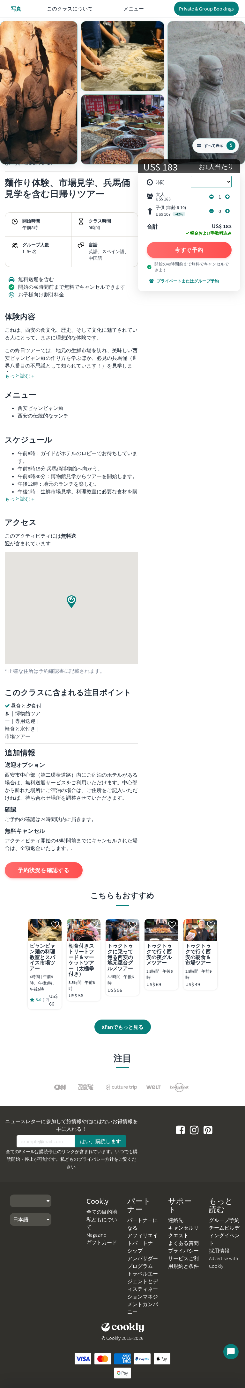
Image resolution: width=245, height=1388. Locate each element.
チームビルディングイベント (224, 1235)
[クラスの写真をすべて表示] (38, 92)
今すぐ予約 (189, 249)
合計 (152, 227)
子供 (171, 210)
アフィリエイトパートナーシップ (142, 1243)
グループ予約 (224, 1220)
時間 (160, 182)
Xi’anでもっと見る (123, 1027)
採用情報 (219, 1250)
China (30, 163)
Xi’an (47, 163)
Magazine (96, 1235)
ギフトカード (101, 1242)
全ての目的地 (101, 1212)
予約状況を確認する (43, 870)
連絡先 (175, 1220)
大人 (163, 196)
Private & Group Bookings (206, 8)
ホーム (12, 163)
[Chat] (231, 1351)
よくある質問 (183, 1243)
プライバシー (183, 1250)
